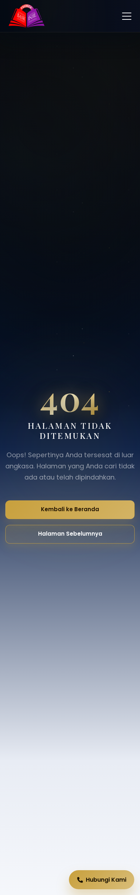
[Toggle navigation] (126, 16)
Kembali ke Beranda (70, 509)
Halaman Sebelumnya (70, 533)
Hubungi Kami (106, 880)
